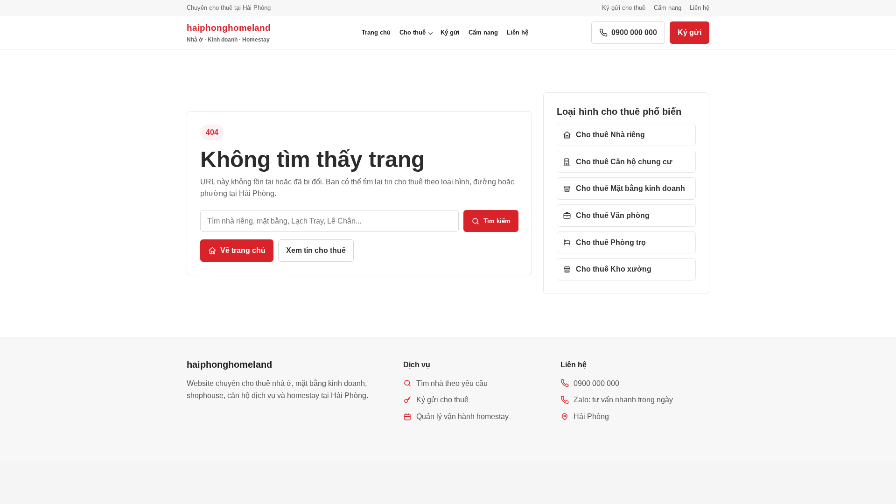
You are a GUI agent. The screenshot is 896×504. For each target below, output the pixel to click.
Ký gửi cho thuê (623, 7)
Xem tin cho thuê (316, 250)
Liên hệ (699, 7)
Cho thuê (412, 32)
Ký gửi (450, 32)
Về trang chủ (243, 250)
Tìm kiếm (497, 220)
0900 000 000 (634, 32)
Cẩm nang (667, 7)
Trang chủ (376, 32)
